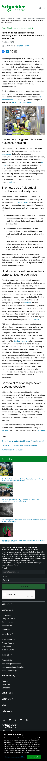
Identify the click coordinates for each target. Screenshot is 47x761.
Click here (41, 430)
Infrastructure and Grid (14, 18)
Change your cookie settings (15, 757)
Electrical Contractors (10, 445)
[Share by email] (15, 52)
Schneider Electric (21, 202)
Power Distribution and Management (34, 18)
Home (3, 18)
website (5, 430)
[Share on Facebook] (3, 52)
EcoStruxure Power (27, 441)
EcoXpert (40, 441)
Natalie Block (23, 46)
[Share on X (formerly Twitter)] (11, 52)
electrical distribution (28, 445)
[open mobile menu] (44, 8)
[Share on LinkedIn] (7, 52)
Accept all (34, 757)
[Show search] (40, 8)
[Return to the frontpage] (12, 8)
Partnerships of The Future (12, 450)
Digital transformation (10, 441)
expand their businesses (22, 102)
